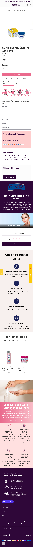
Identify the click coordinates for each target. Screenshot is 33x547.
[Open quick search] (27, 5)
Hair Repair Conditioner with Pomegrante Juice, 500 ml (8, 368)
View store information (8, 85)
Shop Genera (16, 345)
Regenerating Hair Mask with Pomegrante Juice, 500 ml (23, 368)
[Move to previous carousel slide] (1, 361)
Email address (6, 526)
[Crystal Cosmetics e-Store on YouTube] (28, 535)
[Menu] (3, 5)
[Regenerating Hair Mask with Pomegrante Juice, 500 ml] (24, 357)
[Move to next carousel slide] (31, 361)
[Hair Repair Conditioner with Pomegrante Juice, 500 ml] (9, 357)
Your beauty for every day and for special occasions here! (16, 1)
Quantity (5, 64)
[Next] (31, 27)
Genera (3, 44)
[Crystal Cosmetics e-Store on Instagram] (27, 535)
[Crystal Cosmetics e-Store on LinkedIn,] (30, 535)
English (5, 535)
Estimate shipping (10, 177)
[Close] (30, 266)
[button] (16, 107)
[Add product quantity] (8, 68)
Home (3, 10)
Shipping (14, 78)
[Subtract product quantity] (3, 68)
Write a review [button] (16, 244)
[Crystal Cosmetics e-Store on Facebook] (25, 535)
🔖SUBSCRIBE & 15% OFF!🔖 (30, 275)
